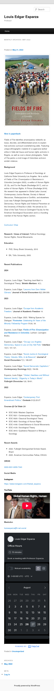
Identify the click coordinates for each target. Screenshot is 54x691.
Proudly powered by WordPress (27, 685)
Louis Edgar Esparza (21, 16)
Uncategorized (18, 651)
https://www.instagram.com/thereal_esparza (22, 483)
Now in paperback (12, 133)
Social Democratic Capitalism (36, 366)
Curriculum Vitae (11, 224)
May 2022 (8, 664)
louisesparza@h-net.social (15, 528)
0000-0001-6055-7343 (13, 467)
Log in (7, 674)
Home (7, 31)
